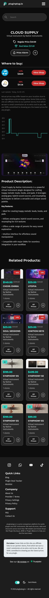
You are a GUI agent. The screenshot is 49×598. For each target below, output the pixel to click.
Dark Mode (29, 582)
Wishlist (8, 484)
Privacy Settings (12, 500)
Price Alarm (20, 53)
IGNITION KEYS (36, 331)
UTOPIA (32, 286)
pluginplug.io (15, 3)
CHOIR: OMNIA (11, 286)
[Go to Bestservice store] (5, 83)
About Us (9, 493)
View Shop (38, 72)
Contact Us (10, 516)
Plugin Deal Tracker (13, 481)
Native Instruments (34, 36)
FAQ (7, 513)
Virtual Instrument (14, 36)
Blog (7, 477)
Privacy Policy (11, 503)
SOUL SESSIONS (11, 331)
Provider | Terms (12, 497)
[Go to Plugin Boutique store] (5, 72)
